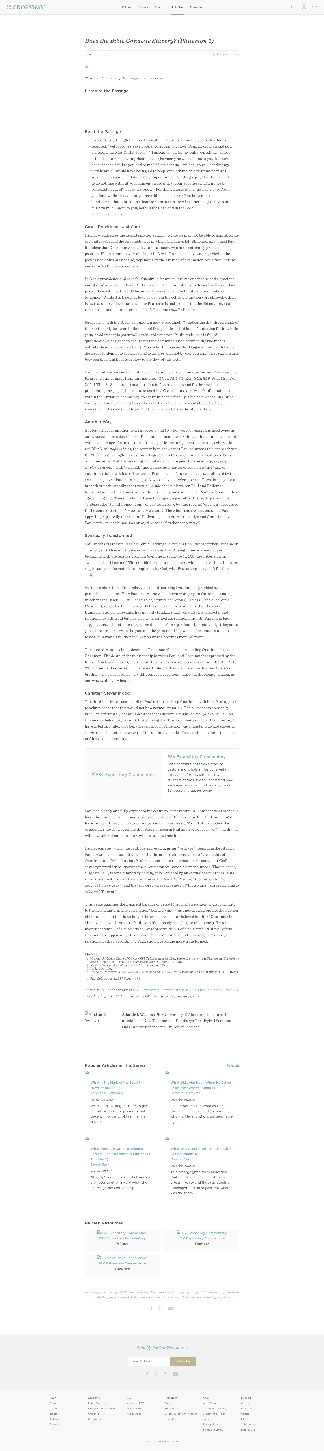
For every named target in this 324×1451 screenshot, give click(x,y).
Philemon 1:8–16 (109, 214)
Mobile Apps (134, 1413)
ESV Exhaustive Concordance (122, 1263)
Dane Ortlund (181, 1159)
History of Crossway (215, 1408)
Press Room (172, 1408)
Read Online (133, 1408)
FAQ (243, 1419)
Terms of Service (213, 1429)
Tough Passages (141, 78)
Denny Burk (100, 1164)
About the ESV (135, 1403)
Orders (245, 1413)
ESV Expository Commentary (197, 756)
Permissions (248, 1429)
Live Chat (246, 1408)
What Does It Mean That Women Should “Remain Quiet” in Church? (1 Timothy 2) (120, 1154)
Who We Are (210, 1403)
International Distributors (103, 1408)
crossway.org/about (216, 1297)
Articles (177, 7)
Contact (246, 1403)
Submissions (248, 1424)
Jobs (206, 1419)
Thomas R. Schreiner (107, 1093)
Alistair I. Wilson (227, 54)
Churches (93, 1413)
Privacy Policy (211, 1424)
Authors (54, 1419)
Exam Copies (173, 1419)
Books (143, 7)
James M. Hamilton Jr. (188, 1093)
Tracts (160, 7)
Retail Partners (97, 1403)
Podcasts (170, 1403)
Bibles (127, 7)
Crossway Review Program (181, 1413)
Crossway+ (94, 1419)
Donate (196, 7)
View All (233, 1065)
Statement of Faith (214, 1413)
